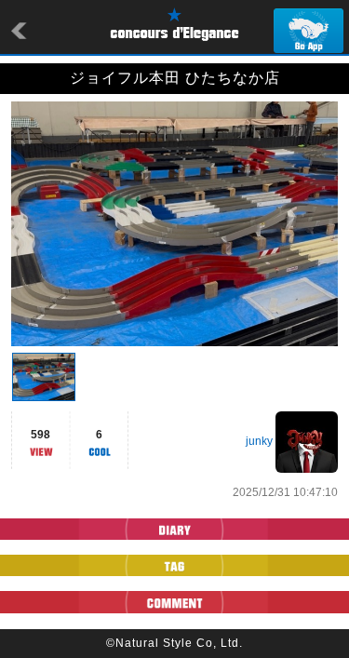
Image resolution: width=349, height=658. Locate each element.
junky (259, 441)
